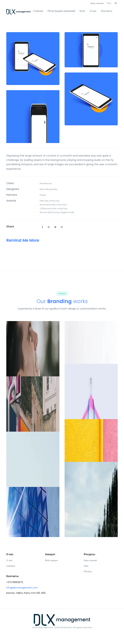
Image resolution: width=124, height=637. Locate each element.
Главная (38, 11)
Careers (10, 566)
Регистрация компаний (61, 11)
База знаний (96, 3)
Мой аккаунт (51, 560)
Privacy (88, 571)
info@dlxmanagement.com (22, 587)
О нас (93, 11)
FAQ (109, 3)
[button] (116, 3)
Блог (82, 11)
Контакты (106, 11)
